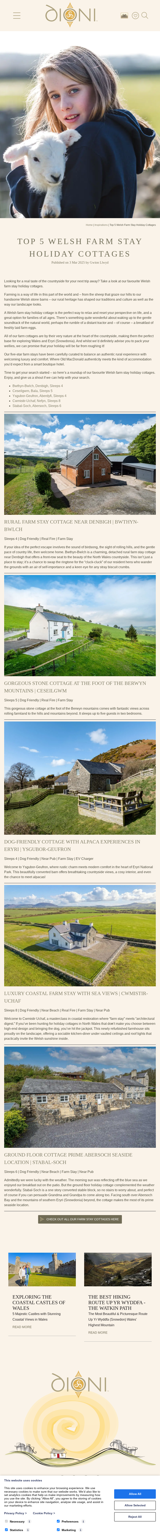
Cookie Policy (44, 1513)
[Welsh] (125, 15)
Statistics (16, 1530)
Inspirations (101, 225)
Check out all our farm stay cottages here (82, 1219)
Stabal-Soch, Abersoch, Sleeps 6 (36, 406)
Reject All (135, 1516)
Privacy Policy (15, 1513)
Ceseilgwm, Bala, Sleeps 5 (32, 391)
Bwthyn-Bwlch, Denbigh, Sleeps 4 (37, 386)
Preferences (70, 1521)
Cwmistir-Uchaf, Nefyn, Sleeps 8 (36, 401)
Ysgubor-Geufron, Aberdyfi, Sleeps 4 (39, 396)
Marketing (69, 1530)
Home (89, 225)
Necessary (17, 1521)
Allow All (135, 1494)
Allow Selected (135, 1505)
